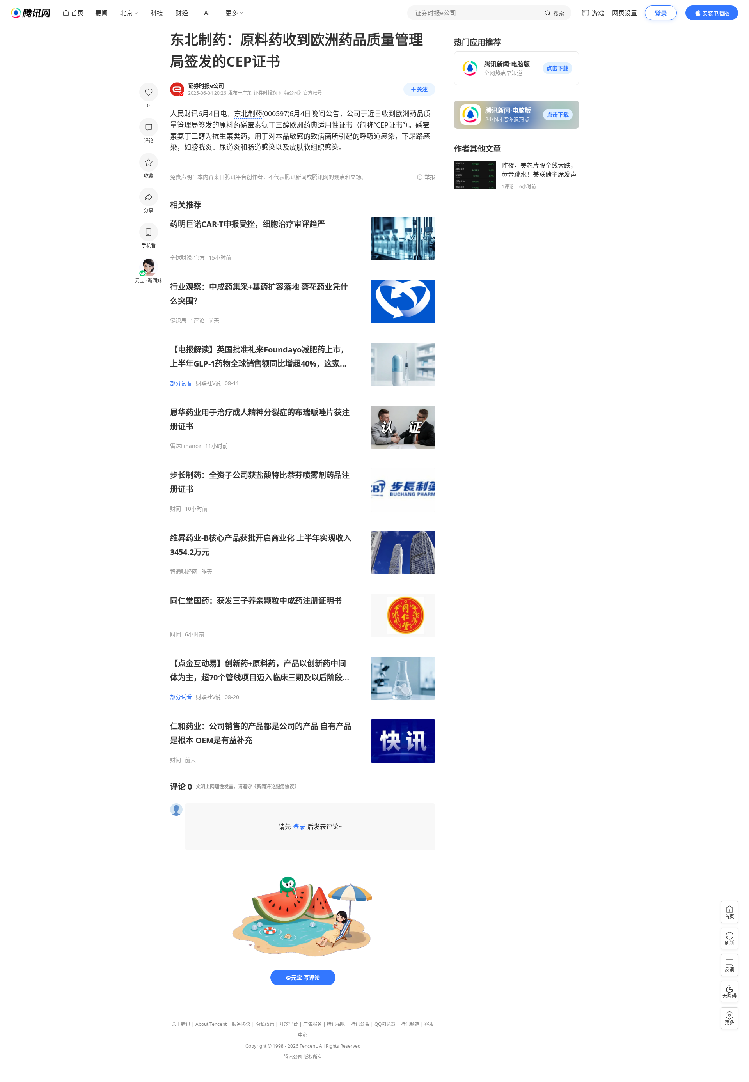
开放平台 (288, 1024)
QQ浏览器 (385, 1024)
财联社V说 (208, 383)
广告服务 (312, 1024)
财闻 (175, 509)
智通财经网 (183, 571)
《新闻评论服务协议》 (275, 786)
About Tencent (211, 1024)
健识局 (178, 320)
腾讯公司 (293, 1057)
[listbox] (302, 481)
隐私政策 (265, 1024)
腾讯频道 (410, 1024)
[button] (557, 68)
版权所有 (313, 1057)
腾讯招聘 (336, 1024)
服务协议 (241, 1024)
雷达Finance (185, 446)
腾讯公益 (360, 1024)
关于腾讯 (181, 1024)
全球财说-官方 (187, 257)
